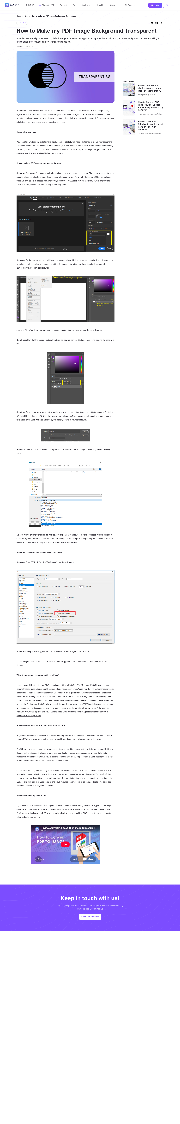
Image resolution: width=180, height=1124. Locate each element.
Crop (75, 5)
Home (19, 16)
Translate (64, 5)
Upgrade (155, 5)
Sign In (169, 5)
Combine (101, 5)
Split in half (87, 5)
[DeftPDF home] (12, 5)
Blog (26, 16)
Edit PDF (30, 5)
